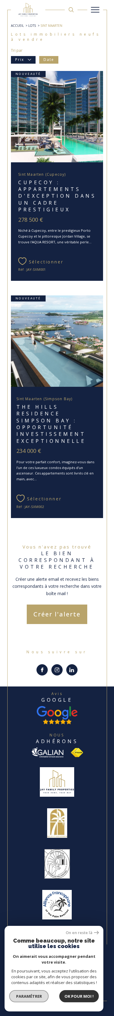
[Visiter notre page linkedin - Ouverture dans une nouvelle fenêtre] (72, 670)
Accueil (17, 25)
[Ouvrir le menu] (95, 9)
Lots (32, 25)
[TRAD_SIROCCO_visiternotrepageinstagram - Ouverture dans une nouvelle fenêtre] (57, 670)
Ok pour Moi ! (79, 996)
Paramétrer (29, 996)
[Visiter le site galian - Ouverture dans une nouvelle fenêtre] (47, 752)
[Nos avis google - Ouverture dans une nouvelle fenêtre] (57, 715)
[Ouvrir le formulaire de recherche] (71, 9)
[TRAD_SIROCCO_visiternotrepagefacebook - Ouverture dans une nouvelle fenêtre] (42, 670)
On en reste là (79, 932)
